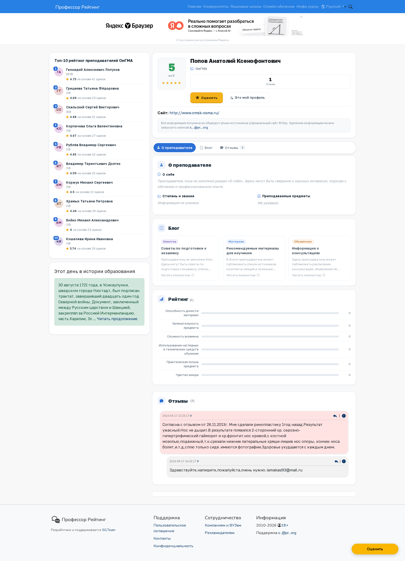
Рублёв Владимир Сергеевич (91, 145)
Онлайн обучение (279, 6)
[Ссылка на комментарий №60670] (335, 415)
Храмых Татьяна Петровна (89, 201)
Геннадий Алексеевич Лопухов (93, 70)
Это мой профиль (250, 97)
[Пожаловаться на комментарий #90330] (344, 461)
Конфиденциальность (173, 546)
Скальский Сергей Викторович (92, 107)
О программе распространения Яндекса (202, 40)
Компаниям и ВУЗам (223, 525)
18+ (284, 525)
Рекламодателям (219, 532)
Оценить (209, 97)
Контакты (162, 538)
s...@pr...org (199, 127)
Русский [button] (333, 6)
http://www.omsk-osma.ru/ (194, 112)
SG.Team (108, 530)
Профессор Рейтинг (77, 7)
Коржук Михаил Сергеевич (89, 182)
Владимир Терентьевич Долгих (93, 164)
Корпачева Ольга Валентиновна (94, 126)
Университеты (216, 6)
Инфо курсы (307, 6)
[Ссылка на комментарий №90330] (336, 461)
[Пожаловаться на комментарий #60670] (344, 415)
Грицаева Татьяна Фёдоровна (92, 88)
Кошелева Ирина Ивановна (89, 239)
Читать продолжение (117, 318)
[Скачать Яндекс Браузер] (233, 25)
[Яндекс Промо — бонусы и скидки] (129, 25)
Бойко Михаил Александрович (92, 220)
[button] (351, 6)
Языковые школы (245, 6)
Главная (194, 6)
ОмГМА (201, 69)
